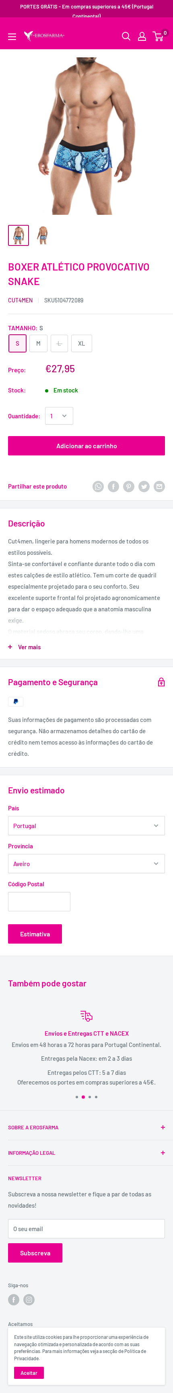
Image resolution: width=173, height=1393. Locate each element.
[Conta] (142, 36)
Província (20, 846)
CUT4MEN (20, 300)
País (13, 808)
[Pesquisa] (155, 30)
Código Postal (26, 883)
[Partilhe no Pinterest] (128, 486)
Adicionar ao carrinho (86, 445)
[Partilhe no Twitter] (144, 486)
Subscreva (35, 1253)
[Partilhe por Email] (159, 486)
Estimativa (35, 934)
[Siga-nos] (13, 1299)
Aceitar (29, 1373)
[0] (158, 36)
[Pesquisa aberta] (126, 36)
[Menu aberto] (12, 37)
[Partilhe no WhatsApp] (98, 486)
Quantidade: (24, 416)
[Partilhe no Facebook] (113, 486)
